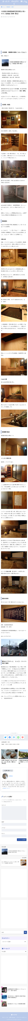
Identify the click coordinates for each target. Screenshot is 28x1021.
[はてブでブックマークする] (14, 737)
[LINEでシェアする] (18, 737)
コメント (4, 805)
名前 (3, 821)
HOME (15, 1015)
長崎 (9, 742)
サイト (3, 833)
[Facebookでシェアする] (9, 737)
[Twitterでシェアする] (5, 737)
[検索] (25, 932)
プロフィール (5, 1017)
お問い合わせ (12, 1017)
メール (4, 827)
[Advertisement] (14, 33)
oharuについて (6, 788)
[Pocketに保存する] (22, 737)
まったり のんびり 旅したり (14, 2)
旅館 (11, 744)
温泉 (14, 744)
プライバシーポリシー (21, 1017)
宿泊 (7, 744)
